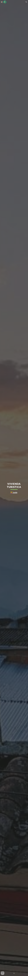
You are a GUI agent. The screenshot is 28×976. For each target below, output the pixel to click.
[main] (14, 488)
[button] (1, 2)
